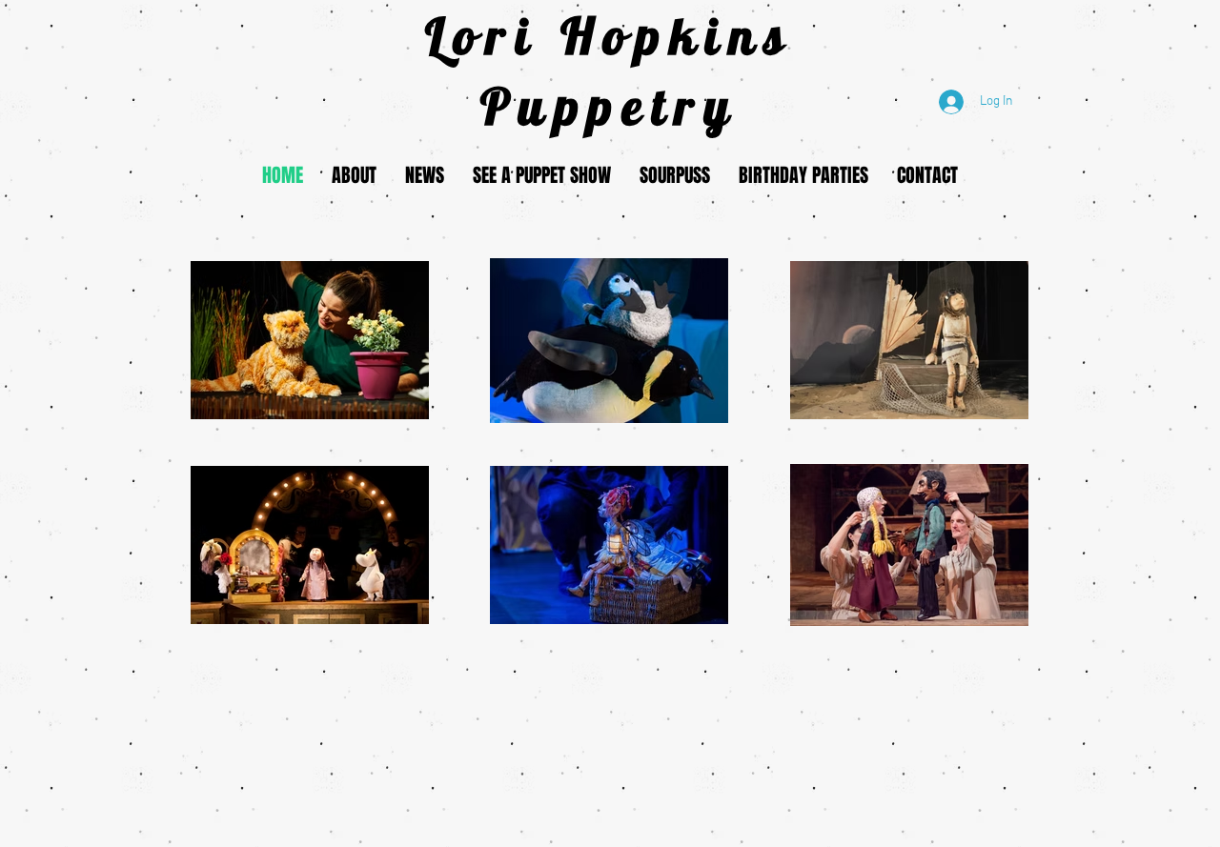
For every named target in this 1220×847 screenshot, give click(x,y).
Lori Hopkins (609, 35)
